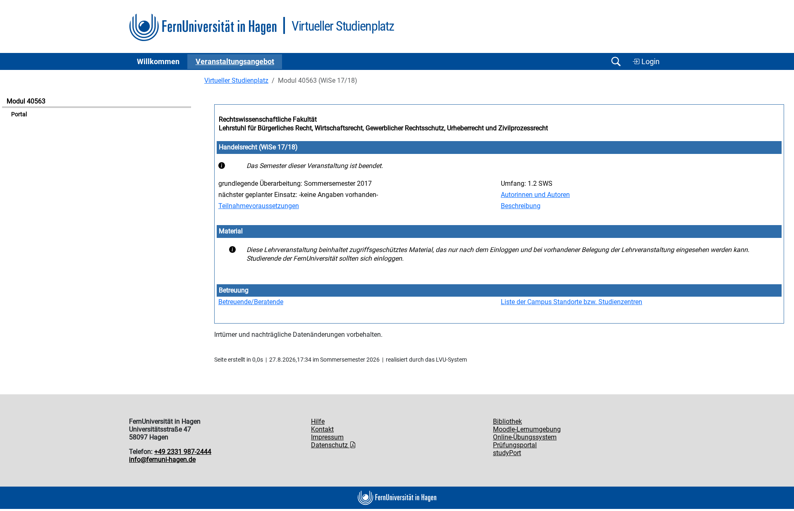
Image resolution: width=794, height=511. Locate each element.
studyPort (507, 453)
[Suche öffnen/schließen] (616, 61)
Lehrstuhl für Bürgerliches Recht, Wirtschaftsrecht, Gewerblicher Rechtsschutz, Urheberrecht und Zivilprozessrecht (383, 128)
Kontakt (322, 429)
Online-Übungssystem (525, 437)
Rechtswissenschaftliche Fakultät (268, 119)
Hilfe (318, 421)
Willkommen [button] (158, 62)
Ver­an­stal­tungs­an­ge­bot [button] (235, 62)
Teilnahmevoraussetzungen (258, 206)
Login (650, 62)
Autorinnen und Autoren (535, 195)
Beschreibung (520, 206)
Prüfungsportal (515, 445)
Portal (19, 114)
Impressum (327, 437)
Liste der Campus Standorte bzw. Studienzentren (571, 302)
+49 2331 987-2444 (182, 452)
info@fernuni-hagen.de (162, 459)
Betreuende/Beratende (250, 302)
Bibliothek (507, 421)
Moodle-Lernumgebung (527, 429)
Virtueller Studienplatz (236, 80)
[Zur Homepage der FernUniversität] (203, 27)
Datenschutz (330, 445)
